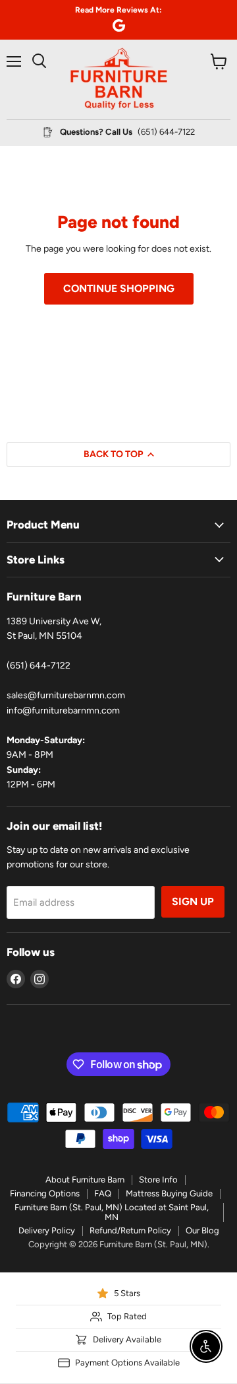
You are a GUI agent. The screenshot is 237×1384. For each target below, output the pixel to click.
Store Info (158, 1179)
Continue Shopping (118, 288)
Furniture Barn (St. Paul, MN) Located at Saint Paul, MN (111, 1212)
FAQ (102, 1193)
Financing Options (45, 1193)
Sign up (193, 901)
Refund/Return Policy (130, 1230)
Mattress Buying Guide (169, 1193)
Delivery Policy (46, 1230)
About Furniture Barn (84, 1179)
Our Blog (202, 1230)
